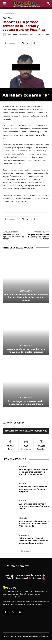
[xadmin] (5, 34)
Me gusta (10, 440)
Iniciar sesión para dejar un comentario (26, 431)
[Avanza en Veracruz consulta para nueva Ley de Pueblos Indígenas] (26, 329)
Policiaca (11, 13)
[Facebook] (6, 612)
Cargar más (25, 551)
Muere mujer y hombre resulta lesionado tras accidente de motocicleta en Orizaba (26, 297)
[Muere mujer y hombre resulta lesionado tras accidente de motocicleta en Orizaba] (26, 277)
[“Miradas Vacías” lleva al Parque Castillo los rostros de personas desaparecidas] (10, 539)
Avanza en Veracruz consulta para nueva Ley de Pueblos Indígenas (26, 350)
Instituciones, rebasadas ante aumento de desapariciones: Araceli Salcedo (34, 523)
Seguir (26, 440)
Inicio (5, 13)
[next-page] (8, 412)
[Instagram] (13, 612)
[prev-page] (4, 412)
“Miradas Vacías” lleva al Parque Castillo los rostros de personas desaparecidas (33, 540)
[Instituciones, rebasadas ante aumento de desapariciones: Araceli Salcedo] (10, 522)
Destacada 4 (26, 291)
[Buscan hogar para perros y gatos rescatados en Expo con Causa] (26, 381)
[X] (20, 612)
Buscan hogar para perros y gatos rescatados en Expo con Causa (26, 402)
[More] (34, 43)
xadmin (13, 35)
